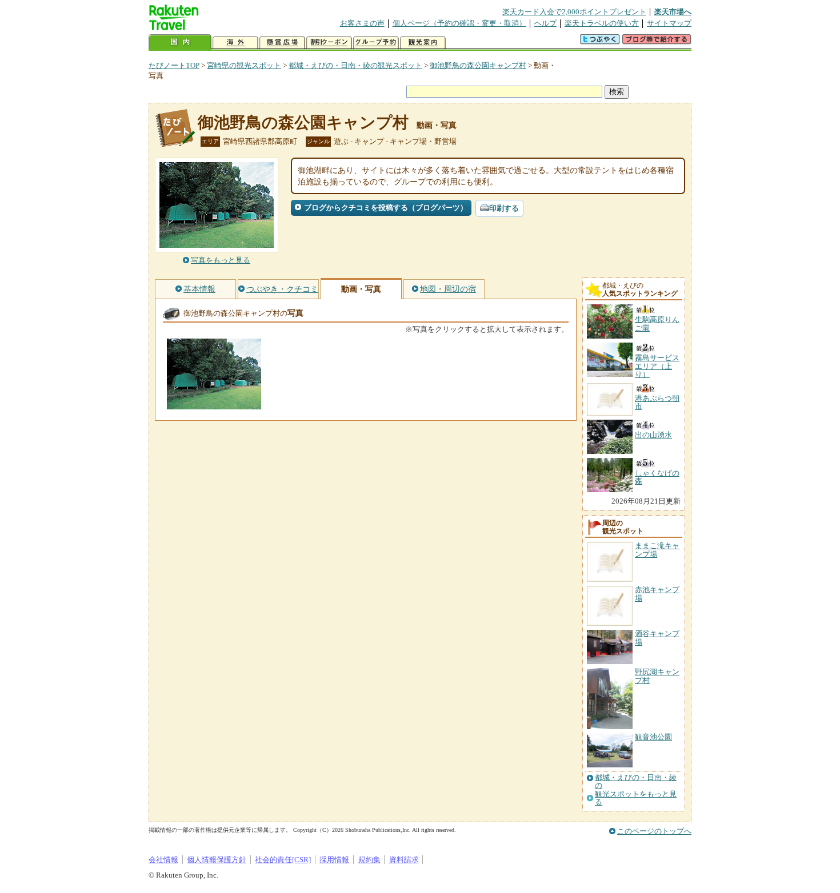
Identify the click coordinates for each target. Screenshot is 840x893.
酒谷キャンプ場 (657, 637)
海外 (235, 42)
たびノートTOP (174, 65)
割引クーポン (329, 42)
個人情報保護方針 (216, 859)
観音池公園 (653, 737)
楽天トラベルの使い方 (602, 23)
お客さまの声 (362, 23)
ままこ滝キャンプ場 (657, 549)
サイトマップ (669, 23)
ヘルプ (545, 23)
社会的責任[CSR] (283, 859)
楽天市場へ (672, 11)
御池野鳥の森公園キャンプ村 (478, 65)
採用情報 (334, 859)
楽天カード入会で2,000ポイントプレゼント (574, 11)
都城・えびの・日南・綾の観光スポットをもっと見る (636, 790)
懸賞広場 (282, 42)
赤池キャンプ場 (657, 593)
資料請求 (404, 859)
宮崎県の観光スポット (244, 65)
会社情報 (163, 859)
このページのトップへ (654, 831)
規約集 (369, 859)
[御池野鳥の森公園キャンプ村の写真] (214, 404)
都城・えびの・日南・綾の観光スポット (355, 65)
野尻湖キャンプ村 (657, 675)
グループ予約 (376, 42)
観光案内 (423, 42)
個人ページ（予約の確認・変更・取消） (459, 23)
